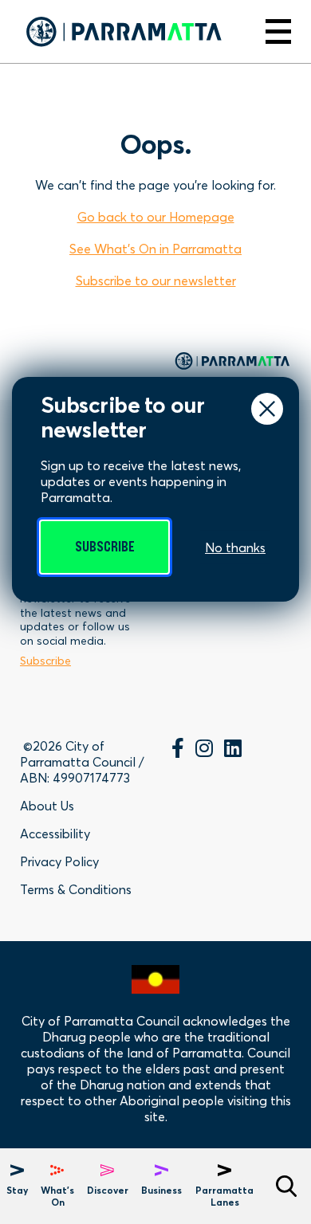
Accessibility (55, 834)
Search (286, 1186)
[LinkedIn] (233, 751)
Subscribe (105, 547)
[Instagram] (204, 751)
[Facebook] (177, 751)
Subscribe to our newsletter (156, 280)
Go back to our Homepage (155, 217)
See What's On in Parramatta (155, 249)
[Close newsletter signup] (267, 409)
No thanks (235, 547)
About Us (47, 806)
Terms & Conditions (76, 889)
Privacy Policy (59, 861)
